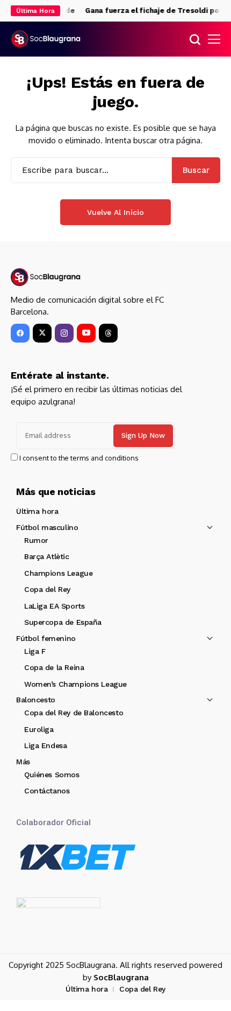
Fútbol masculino (47, 527)
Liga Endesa (45, 745)
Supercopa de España (63, 622)
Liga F (34, 651)
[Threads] (108, 333)
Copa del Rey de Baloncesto (73, 712)
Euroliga (39, 729)
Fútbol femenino (46, 638)
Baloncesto (35, 699)
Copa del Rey (47, 589)
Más (23, 761)
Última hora (37, 511)
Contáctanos (46, 790)
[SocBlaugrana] (46, 39)
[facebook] (20, 333)
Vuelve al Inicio (115, 212)
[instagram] (64, 333)
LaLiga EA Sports (54, 606)
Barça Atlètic (46, 556)
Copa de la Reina (54, 667)
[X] (42, 333)
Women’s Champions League (75, 684)
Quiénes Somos (52, 774)
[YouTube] (86, 333)
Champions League (58, 573)
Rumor (36, 540)
